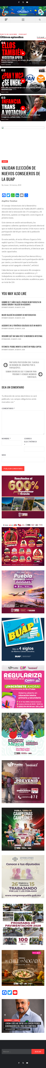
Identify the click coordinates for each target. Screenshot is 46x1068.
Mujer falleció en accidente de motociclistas (19, 315)
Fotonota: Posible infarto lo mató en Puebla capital (21, 346)
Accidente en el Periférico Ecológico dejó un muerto (22, 325)
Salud (5, 161)
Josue (6, 185)
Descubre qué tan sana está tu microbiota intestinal (22, 336)
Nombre (6, 438)
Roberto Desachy (8, 307)
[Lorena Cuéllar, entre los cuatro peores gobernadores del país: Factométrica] (23, 1016)
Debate (16, 1020)
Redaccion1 (6, 339)
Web (4, 455)
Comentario (8, 408)
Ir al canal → (41, 37)
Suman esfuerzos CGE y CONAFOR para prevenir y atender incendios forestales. (21, 374)
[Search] (40, 19)
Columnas (8, 1020)
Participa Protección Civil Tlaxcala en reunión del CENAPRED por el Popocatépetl (24, 365)
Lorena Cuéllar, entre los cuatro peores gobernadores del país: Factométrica (22, 1024)
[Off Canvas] (6, 20)
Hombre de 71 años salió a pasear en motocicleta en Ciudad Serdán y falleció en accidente (21, 303)
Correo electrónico (29, 441)
